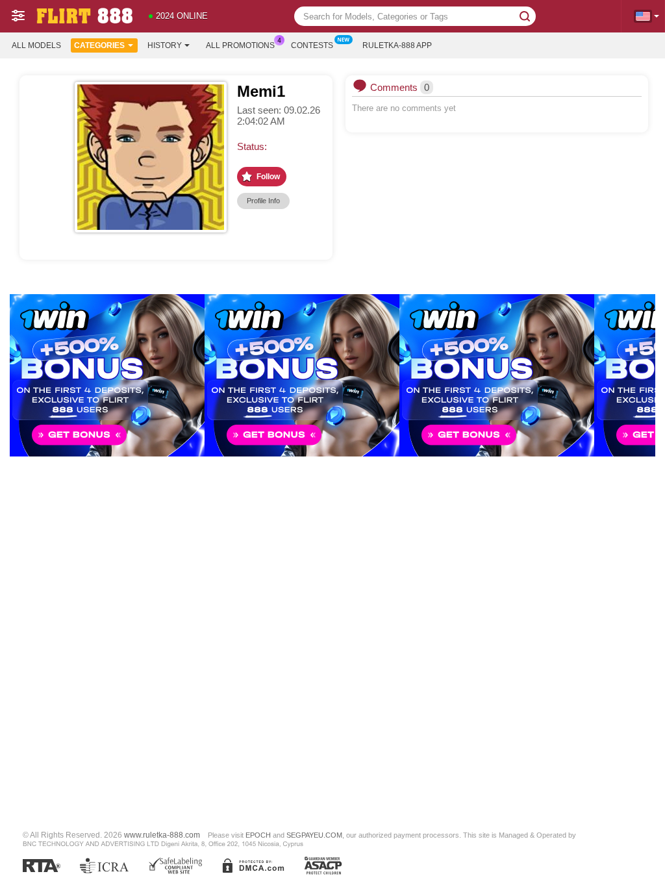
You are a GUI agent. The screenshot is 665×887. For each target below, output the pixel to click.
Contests (312, 45)
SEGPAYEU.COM (314, 835)
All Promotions (240, 45)
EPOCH (258, 835)
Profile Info (263, 201)
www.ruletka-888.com (162, 835)
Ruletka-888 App (397, 45)
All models (36, 45)
